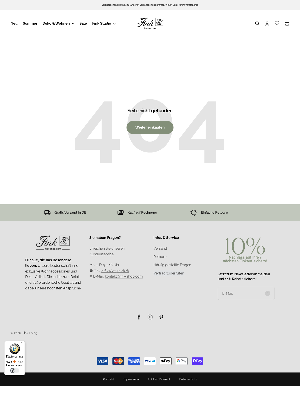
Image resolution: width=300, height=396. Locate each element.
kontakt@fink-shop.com (124, 276)
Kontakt (108, 379)
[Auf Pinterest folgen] (161, 317)
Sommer (30, 23)
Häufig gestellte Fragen (172, 265)
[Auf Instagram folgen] (150, 317)
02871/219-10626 (115, 271)
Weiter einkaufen (150, 127)
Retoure (160, 257)
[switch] (14, 370)
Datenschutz (188, 379)
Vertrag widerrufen (169, 273)
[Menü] (22, 343)
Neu (14, 23)
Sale (83, 23)
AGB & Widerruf (159, 379)
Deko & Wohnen (56, 23)
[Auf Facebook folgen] (139, 317)
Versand (160, 248)
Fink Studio (101, 23)
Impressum (131, 379)
